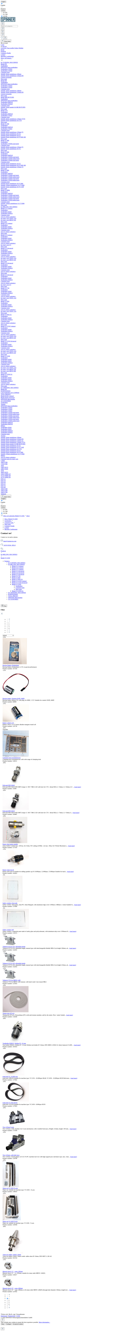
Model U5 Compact (17, 569)
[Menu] (2, 23)
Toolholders (19, 586)
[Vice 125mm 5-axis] (16, 1125)
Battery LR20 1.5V (8, 723)
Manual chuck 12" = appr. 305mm (13, 1271)
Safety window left (8, 930)
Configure (8, 1324)
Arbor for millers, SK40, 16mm (12, 1254)
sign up (4, 46)
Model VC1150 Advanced (19, 582)
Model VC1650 (5, 558)
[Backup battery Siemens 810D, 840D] (16, 697)
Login (2, 45)
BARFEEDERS (13, 594)
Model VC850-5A (17, 579)
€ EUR (5, 16)
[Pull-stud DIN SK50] (16, 809)
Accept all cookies (18, 1324)
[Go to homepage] (8, 21)
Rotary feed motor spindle (10, 844)
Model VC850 (16, 577)
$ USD (5, 12)
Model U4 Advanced (18, 573)
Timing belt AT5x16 (8, 1013)
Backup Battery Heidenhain (11, 665)
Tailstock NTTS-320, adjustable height (14, 963)
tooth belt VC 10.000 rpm (10, 1076)
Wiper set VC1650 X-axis (10, 1188)
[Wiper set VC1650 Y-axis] (12, 1220)
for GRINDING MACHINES (17, 592)
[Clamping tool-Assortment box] (16, 756)
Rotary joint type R (8, 870)
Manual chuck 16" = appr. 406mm (13, 1288)
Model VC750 (16, 576)
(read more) (77, 787)
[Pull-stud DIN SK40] (16, 783)
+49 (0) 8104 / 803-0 (9, 545)
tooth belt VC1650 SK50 (10, 1103)
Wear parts (19, 589)
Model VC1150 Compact (19, 581)
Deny (2, 1324)
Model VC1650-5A (17, 591)
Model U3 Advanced (18, 571)
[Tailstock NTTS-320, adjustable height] (10, 961)
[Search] (2, 28)
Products (3, 551)
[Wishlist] (2, 38)
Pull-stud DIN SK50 (9, 811)
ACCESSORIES (13, 599)
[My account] (5, 37)
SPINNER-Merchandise (15, 597)
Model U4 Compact (17, 568)
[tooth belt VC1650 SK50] (16, 1101)
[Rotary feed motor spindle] (15, 842)
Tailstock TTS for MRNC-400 (11, 980)
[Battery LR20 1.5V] (16, 721)
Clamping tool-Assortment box (12, 758)
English (3, 5)
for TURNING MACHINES (16, 563)
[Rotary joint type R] (16, 868)
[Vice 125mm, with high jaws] (16, 1153)
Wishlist (21, 48)
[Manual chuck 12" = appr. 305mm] (8, 1270)
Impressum (4, 1316)
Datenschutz (11, 1316)
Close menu (7, 41)
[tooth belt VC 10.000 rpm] (14, 1075)
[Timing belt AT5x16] (16, 1012)
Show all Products (6, 58)
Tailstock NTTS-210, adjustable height (14, 946)
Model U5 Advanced (18, 574)
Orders (16, 48)
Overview (4, 48)
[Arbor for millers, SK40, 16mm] (13, 1253)
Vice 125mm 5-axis (8, 1127)
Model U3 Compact (17, 566)
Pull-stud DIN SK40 (9, 785)
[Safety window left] (16, 928)
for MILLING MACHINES (9, 554)
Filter (5, 606)
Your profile (10, 48)
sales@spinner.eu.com (9, 541)
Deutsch (3, 9)
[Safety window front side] (12, 901)
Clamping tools (20, 587)
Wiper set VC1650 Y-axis (10, 1221)
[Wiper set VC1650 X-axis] (11, 1186)
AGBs (18, 1316)
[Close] (2, 1328)
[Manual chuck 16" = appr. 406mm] (8, 1286)
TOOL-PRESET (13, 596)
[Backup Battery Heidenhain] (15, 663)
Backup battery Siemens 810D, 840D (14, 698)
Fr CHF (5, 14)
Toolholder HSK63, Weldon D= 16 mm (14, 1043)
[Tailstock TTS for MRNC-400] (10, 978)
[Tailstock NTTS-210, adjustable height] (10, 945)
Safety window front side (10, 903)
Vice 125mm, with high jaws (11, 1155)
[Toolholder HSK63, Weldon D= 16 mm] (16, 1041)
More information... (44, 1322)
